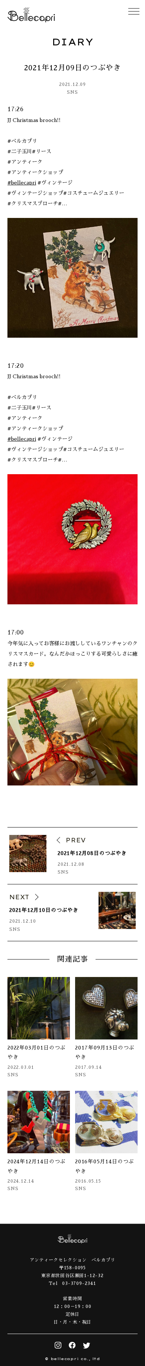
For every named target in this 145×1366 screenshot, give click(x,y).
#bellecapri (21, 182)
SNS (72, 92)
